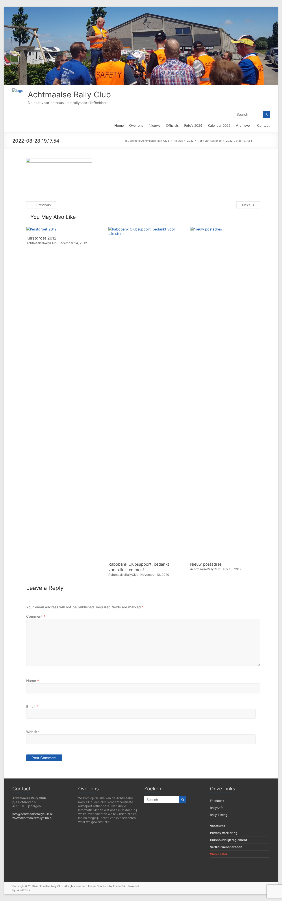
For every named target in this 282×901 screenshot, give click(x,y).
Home (119, 125)
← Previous (41, 205)
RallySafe (216, 808)
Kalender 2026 (219, 125)
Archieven (244, 125)
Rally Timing (218, 815)
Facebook (217, 801)
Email (32, 706)
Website (32, 732)
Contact (263, 125)
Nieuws (154, 125)
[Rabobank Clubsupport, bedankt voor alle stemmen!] (143, 229)
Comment (35, 616)
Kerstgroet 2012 (41, 238)
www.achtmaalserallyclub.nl (32, 818)
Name (32, 680)
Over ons (136, 125)
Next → (248, 205)
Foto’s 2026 (193, 125)
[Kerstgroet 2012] (41, 229)
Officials (172, 125)
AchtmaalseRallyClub (41, 243)
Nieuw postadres (206, 564)
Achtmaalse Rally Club (69, 94)
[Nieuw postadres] (225, 229)
